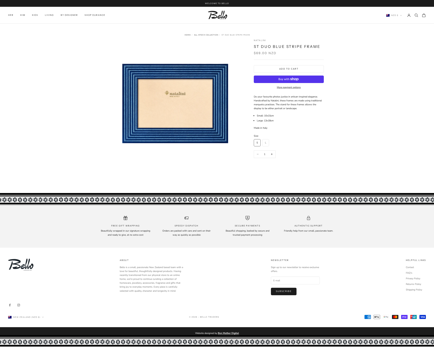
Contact (410, 267)
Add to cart (288, 68)
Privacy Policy (413, 278)
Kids (35, 15)
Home (188, 35)
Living (49, 15)
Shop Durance (95, 15)
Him (22, 15)
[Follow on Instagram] (18, 305)
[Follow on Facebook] (10, 305)
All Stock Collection (206, 35)
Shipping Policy (414, 289)
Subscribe (284, 291)
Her (10, 15)
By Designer (69, 15)
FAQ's (409, 273)
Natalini (260, 40)
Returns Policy (413, 284)
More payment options (289, 87)
